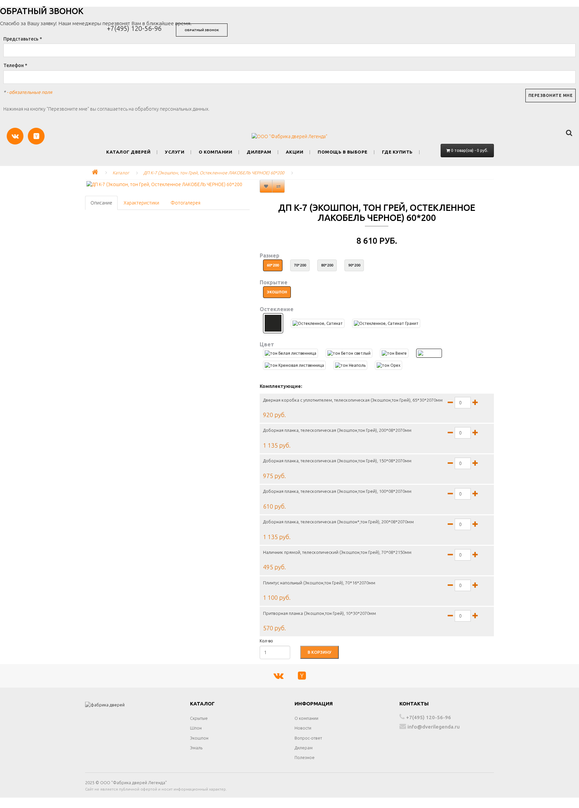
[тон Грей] (429, 353)
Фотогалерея (185, 203)
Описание (101, 203)
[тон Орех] (388, 365)
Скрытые (199, 718)
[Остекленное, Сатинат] (317, 323)
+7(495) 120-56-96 (134, 28)
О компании (215, 152)
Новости (303, 728)
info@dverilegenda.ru (433, 727)
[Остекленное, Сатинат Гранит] (386, 323)
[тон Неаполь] (350, 365)
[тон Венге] (394, 353)
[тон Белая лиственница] (290, 353)
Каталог (121, 172)
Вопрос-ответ (308, 738)
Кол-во (266, 641)
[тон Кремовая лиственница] (294, 365)
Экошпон (199, 738)
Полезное (305, 757)
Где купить (397, 152)
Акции (295, 152)
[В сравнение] (278, 186)
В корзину (319, 652)
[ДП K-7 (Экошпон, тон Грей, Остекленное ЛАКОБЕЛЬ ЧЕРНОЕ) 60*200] (167, 184)
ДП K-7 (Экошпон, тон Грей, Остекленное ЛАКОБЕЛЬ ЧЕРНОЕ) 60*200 (213, 172)
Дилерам (259, 152)
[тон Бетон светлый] (349, 353)
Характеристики (141, 203)
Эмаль (196, 747)
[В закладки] (266, 186)
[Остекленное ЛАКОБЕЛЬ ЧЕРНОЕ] (273, 323)
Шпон (196, 728)
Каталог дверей (128, 152)
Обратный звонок (202, 30)
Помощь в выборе (343, 152)
